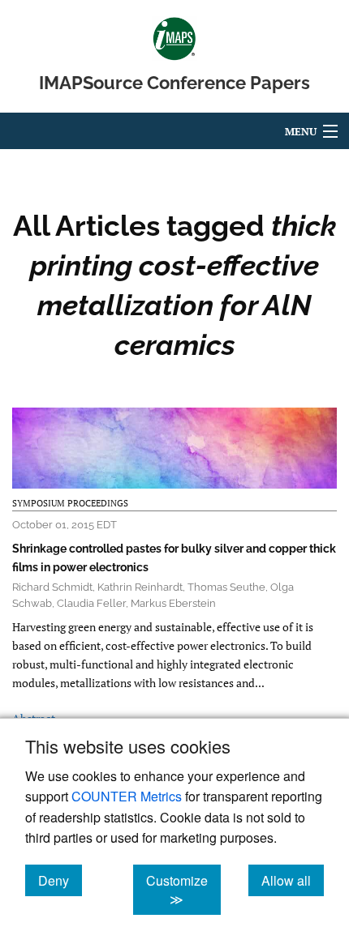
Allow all (292, 880)
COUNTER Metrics (126, 796)
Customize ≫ (183, 889)
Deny (60, 880)
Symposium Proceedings (70, 503)
